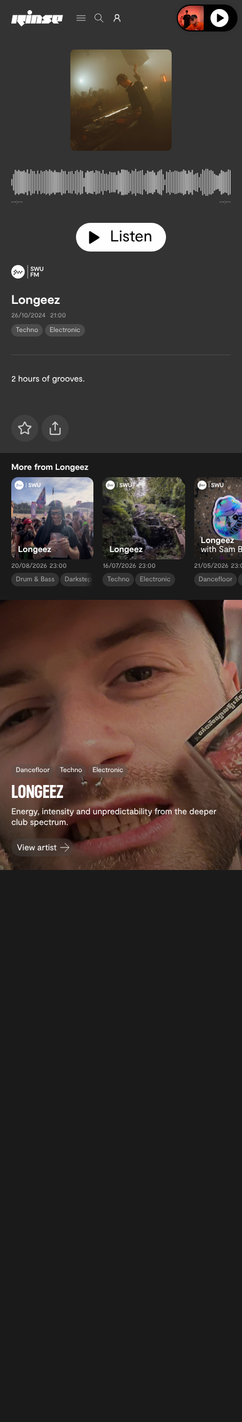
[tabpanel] (121, 184)
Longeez (35, 299)
